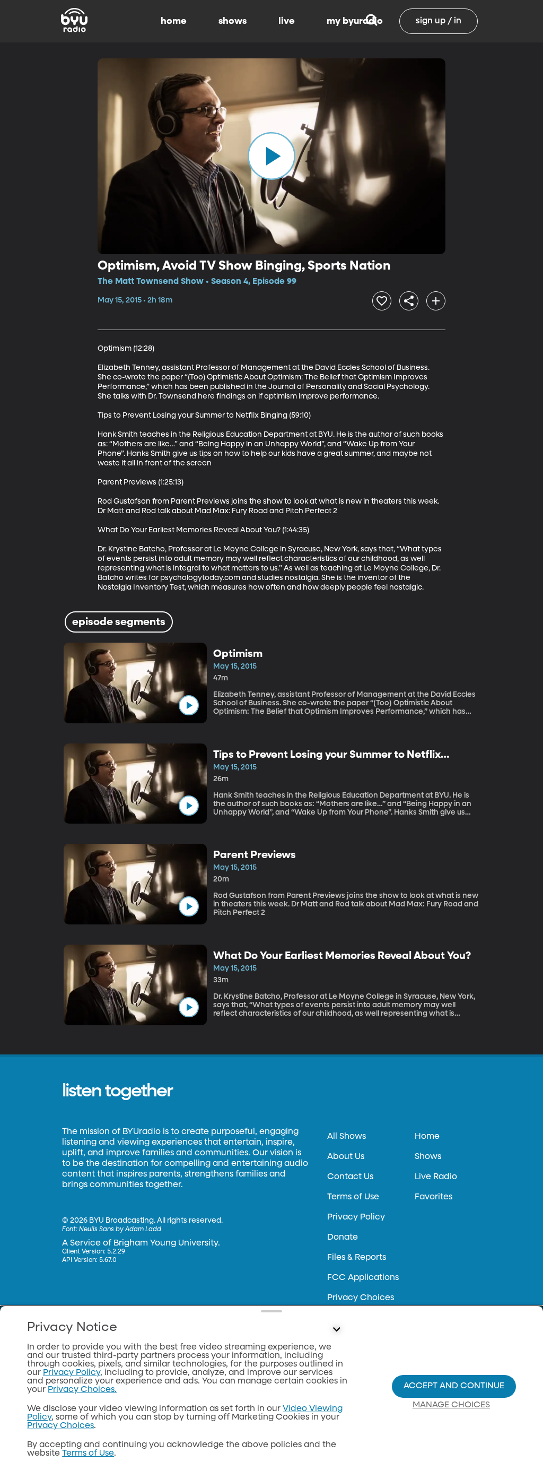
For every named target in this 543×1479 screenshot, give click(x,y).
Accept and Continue (454, 1386)
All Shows (346, 1136)
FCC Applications (363, 1278)
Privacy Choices (360, 1298)
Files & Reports (356, 1257)
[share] (408, 300)
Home (427, 1136)
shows (232, 21)
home (174, 21)
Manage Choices (451, 1405)
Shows (428, 1157)
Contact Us (350, 1177)
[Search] (371, 21)
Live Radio (436, 1177)
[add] (435, 300)
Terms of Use (353, 1197)
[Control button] (336, 1330)
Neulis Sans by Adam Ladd (120, 1229)
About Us (345, 1157)
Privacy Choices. (82, 1390)
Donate (342, 1237)
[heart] (381, 300)
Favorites (433, 1197)
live (286, 21)
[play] (271, 156)
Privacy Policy (356, 1217)
